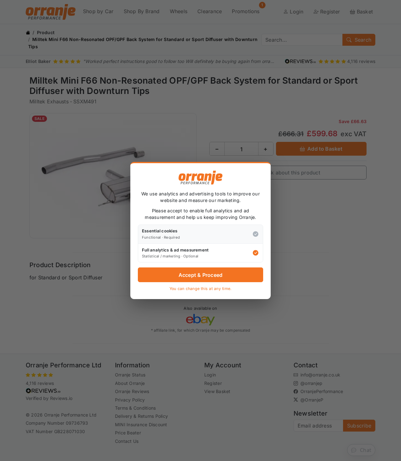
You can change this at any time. (200, 288)
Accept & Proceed (201, 275)
